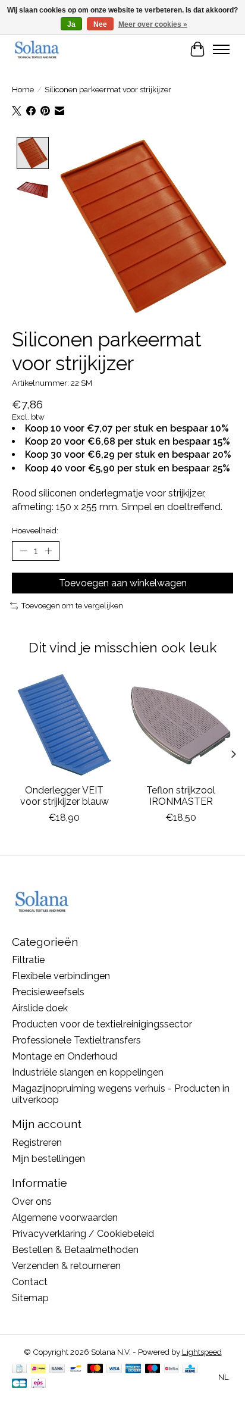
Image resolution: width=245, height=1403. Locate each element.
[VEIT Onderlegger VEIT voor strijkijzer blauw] (64, 725)
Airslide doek (40, 1008)
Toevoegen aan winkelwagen (123, 583)
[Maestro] (153, 1369)
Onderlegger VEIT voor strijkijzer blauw (64, 796)
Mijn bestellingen (48, 1158)
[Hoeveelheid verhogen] (48, 551)
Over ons (32, 1201)
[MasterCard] (95, 1369)
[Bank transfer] (57, 1369)
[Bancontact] (75, 1369)
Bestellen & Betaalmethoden (75, 1249)
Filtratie (28, 959)
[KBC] (190, 1369)
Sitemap (30, 1298)
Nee (100, 24)
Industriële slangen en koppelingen (88, 1072)
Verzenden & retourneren (66, 1265)
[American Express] (133, 1369)
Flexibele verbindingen (61, 976)
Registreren (37, 1142)
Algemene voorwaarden (65, 1217)
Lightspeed (202, 1352)
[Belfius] (171, 1369)
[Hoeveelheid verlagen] (23, 551)
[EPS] (38, 1384)
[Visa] (114, 1369)
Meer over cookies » (152, 24)
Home (23, 89)
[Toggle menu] (221, 49)
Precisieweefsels (48, 992)
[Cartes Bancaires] (19, 1384)
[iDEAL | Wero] (38, 1369)
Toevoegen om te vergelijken (72, 605)
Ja (71, 24)
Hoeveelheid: (35, 530)
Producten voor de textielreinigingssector (102, 1024)
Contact (30, 1282)
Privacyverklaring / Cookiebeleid (83, 1233)
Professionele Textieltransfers (76, 1040)
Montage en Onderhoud (64, 1056)
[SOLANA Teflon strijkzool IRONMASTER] (180, 725)
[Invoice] (19, 1369)
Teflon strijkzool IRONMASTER (180, 796)
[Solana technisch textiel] (36, 49)
